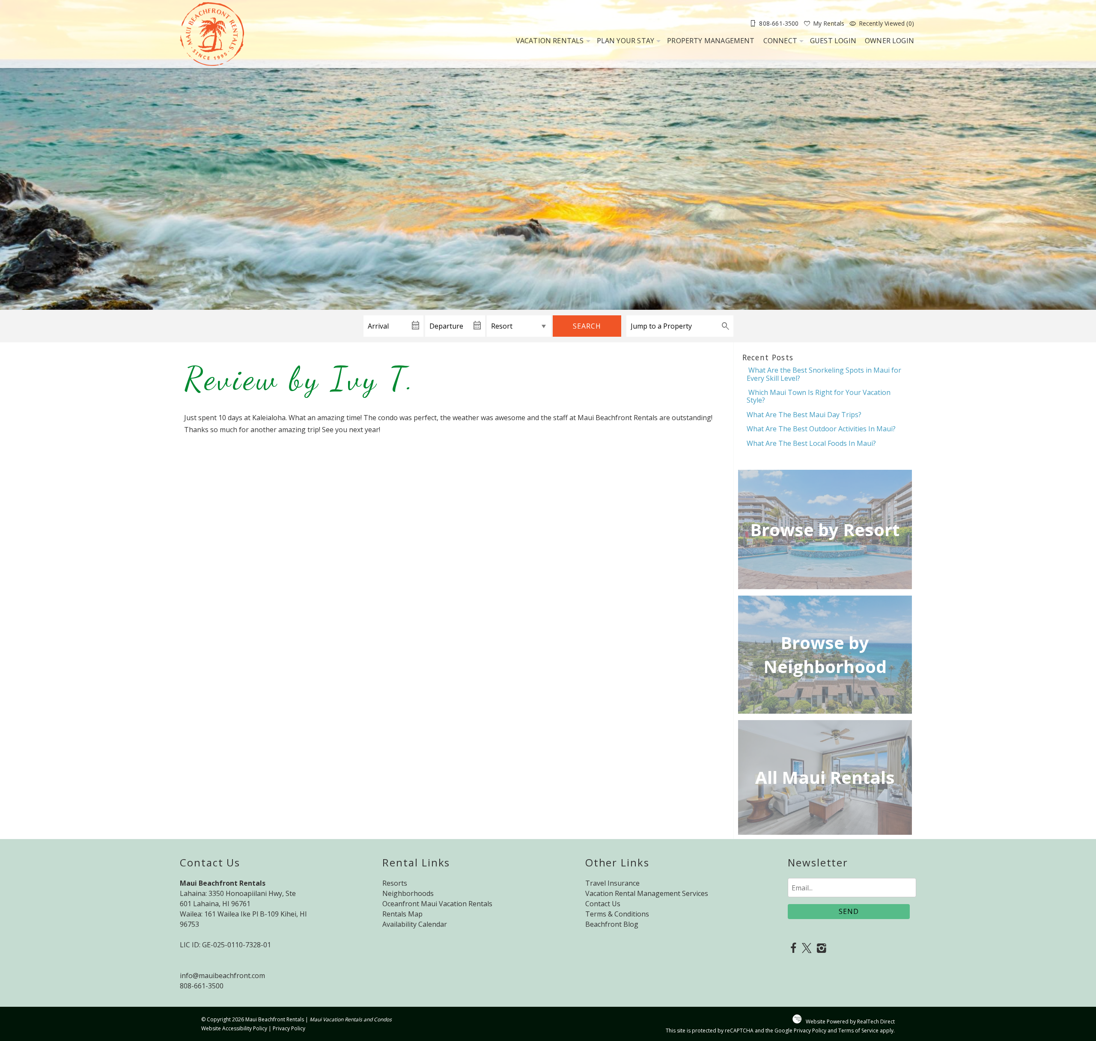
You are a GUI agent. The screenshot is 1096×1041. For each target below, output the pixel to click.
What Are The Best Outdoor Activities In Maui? (821, 428)
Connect (780, 40)
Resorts (394, 883)
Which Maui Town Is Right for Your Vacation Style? (818, 396)
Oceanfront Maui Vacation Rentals (437, 903)
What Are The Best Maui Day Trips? (804, 414)
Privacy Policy (289, 1028)
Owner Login (889, 40)
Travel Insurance (612, 883)
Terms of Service (858, 1030)
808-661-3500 (201, 986)
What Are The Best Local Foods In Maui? (811, 443)
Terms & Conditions (617, 914)
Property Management (711, 40)
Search (587, 326)
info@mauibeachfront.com (222, 975)
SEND (849, 911)
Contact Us (602, 903)
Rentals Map (402, 914)
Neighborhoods (408, 893)
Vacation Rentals (550, 40)
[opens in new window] (793, 949)
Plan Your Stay (626, 40)
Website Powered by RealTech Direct (850, 1021)
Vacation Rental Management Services (646, 893)
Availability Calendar (414, 924)
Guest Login (833, 40)
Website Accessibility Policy (234, 1028)
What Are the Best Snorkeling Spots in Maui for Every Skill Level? (824, 374)
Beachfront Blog (611, 924)
